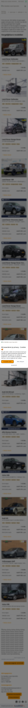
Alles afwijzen (20, 361)
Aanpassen (14, 365)
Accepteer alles (7, 361)
